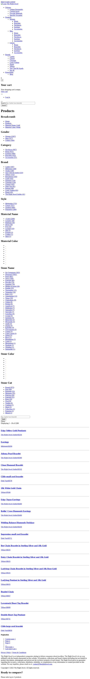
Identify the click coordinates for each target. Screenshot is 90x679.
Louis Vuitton (14, 62)
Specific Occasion (16, 15)
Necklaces (17, 25)
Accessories (18, 29)
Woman (12, 19)
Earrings (17, 27)
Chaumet (13, 60)
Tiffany (12, 66)
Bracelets (17, 23)
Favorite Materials (16, 13)
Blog (11, 74)
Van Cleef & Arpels (16, 68)
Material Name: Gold (12, 125)
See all (12, 70)
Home (7, 121)
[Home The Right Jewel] (9, 4)
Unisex (12, 43)
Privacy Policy (6, 652)
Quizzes (8, 7)
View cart (4, 91)
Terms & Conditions (19, 652)
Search (3, 103)
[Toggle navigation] (2, 101)
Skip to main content (8, 2)
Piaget (12, 64)
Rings (16, 21)
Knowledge (9, 72)
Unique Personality (16, 9)
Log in (7, 97)
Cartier (12, 57)
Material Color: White (12, 127)
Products (8, 17)
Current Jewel (14, 11)
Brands (7, 55)
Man (11, 31)
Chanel (12, 59)
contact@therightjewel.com (42, 664)
